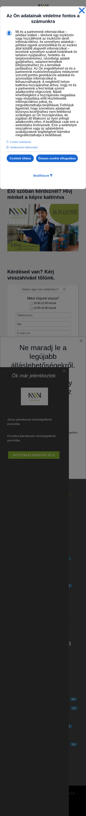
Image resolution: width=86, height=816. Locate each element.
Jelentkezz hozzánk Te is (34, 455)
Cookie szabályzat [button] (20, 142)
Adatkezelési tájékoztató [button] (24, 147)
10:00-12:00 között (44, 303)
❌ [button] (81, 10)
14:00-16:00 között (44, 307)
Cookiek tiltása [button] (20, 158)
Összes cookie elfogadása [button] (57, 158)
